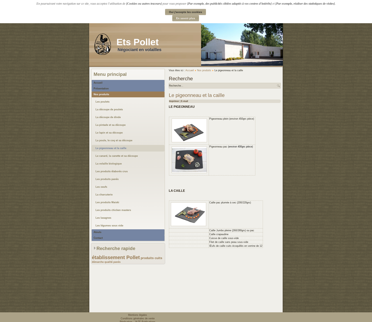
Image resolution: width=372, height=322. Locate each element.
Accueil (98, 82)
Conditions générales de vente (138, 318)
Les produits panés (107, 179)
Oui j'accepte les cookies (185, 12)
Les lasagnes (103, 217)
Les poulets (102, 101)
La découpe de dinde (108, 117)
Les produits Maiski (107, 202)
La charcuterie (104, 194)
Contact (98, 237)
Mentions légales (137, 314)
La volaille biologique (109, 163)
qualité (108, 261)
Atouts (97, 232)
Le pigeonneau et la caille (111, 148)
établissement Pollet (116, 257)
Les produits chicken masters (113, 210)
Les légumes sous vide (109, 225)
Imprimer (174, 101)
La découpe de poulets (109, 109)
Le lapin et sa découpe (109, 132)
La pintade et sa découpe (111, 124)
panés (117, 261)
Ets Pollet (137, 42)
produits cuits (151, 258)
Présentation (101, 88)
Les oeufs (101, 186)
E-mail (184, 101)
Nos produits (101, 94)
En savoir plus (185, 18)
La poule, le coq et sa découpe (114, 140)
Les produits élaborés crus (112, 171)
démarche (98, 261)
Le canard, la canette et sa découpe (117, 155)
